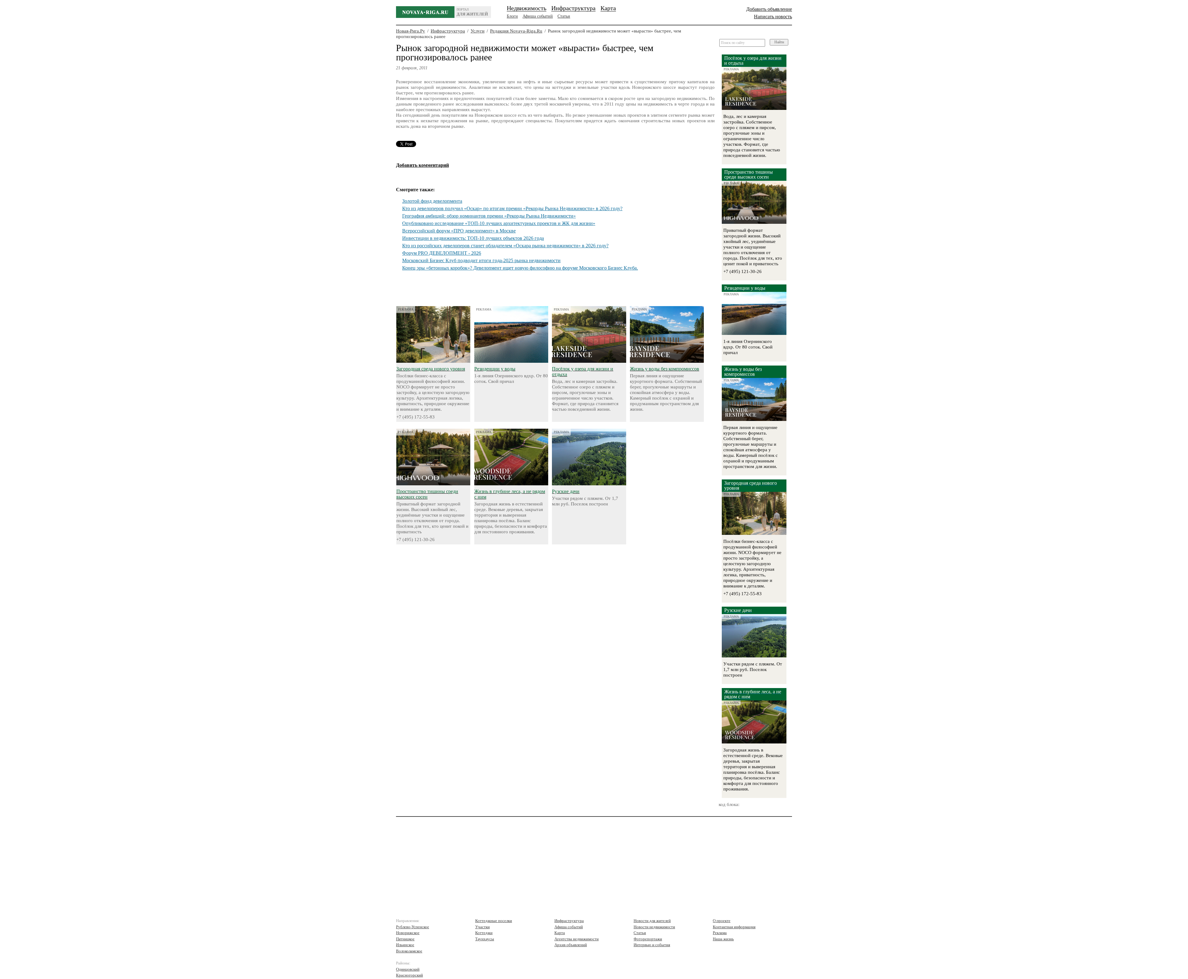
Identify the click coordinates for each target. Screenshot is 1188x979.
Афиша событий (538, 16)
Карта (608, 8)
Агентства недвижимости (576, 939)
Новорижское (408, 932)
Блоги (512, 16)
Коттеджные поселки (493, 920)
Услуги (477, 30)
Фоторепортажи (648, 939)
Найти (779, 42)
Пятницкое (405, 939)
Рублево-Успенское (412, 927)
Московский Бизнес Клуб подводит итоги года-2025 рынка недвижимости (481, 260)
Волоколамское (409, 951)
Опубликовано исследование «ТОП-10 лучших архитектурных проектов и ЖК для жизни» (498, 223)
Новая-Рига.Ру (410, 30)
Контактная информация (734, 927)
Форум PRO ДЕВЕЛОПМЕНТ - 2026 (441, 253)
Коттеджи (484, 932)
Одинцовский (408, 969)
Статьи (563, 16)
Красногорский (409, 975)
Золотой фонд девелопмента (432, 201)
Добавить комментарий (422, 165)
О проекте (721, 920)
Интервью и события (652, 944)
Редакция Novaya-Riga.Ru (516, 30)
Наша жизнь (723, 939)
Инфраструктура (573, 8)
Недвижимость (526, 8)
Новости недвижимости (654, 927)
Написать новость (773, 16)
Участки (482, 927)
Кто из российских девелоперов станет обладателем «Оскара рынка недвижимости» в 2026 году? (505, 245)
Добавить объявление (769, 9)
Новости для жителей (652, 920)
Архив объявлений (570, 944)
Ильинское (405, 944)
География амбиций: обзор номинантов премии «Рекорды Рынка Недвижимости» (489, 216)
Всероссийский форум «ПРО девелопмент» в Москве (459, 230)
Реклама (720, 932)
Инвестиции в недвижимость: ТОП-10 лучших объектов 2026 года (473, 238)
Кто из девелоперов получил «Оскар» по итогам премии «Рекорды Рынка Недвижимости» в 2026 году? (512, 208)
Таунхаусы (484, 939)
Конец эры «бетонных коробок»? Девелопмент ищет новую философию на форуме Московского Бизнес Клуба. (520, 268)
